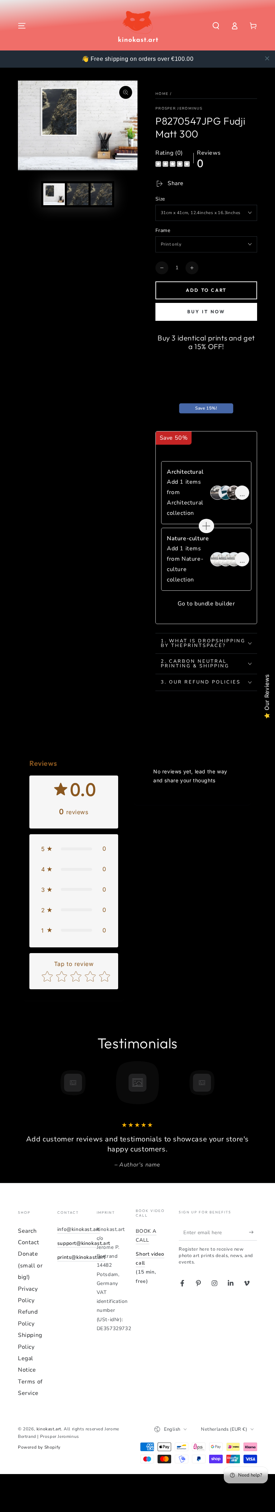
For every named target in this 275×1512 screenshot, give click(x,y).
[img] (172, 165)
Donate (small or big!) (30, 1265)
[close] (267, 58)
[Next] (250, 1083)
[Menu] (22, 26)
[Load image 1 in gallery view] (54, 194)
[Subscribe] (253, 1232)
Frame (162, 230)
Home (161, 93)
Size (160, 198)
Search (27, 1231)
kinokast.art (49, 1429)
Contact (28, 1242)
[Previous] (25, 1083)
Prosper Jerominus (178, 108)
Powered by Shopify (39, 1447)
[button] (216, 26)
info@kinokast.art (78, 1229)
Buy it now (206, 311)
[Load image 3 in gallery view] (101, 194)
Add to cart (206, 290)
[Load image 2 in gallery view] (77, 194)
